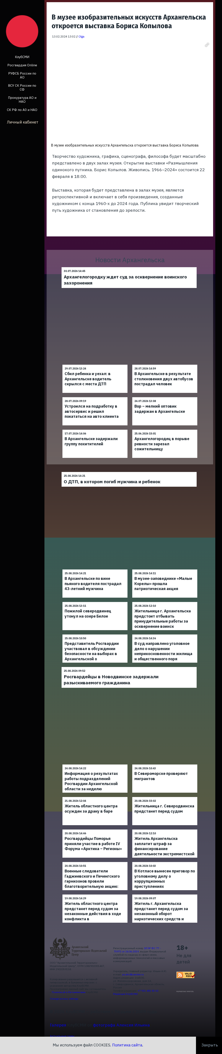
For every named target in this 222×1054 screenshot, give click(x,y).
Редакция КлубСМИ (125, 993)
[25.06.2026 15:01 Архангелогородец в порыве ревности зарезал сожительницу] (164, 430)
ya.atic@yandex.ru (133, 974)
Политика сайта (127, 1045)
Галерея (58, 1025)
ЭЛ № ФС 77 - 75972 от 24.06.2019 (137, 950)
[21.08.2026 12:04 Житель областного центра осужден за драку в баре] (94, 797)
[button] (207, 44)
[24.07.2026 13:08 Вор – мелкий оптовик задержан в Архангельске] (164, 397)
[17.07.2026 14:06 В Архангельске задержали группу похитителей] (94, 430)
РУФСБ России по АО (22, 75)
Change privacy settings (64, 998)
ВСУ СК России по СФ (22, 87)
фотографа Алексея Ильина (121, 1025)
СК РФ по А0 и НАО (22, 110)
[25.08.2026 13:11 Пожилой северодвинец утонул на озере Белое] (94, 602)
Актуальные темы (62, 1036)
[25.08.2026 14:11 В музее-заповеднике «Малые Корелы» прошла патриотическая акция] (164, 569)
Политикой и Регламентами (68, 992)
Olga (81, 36)
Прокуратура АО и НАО (22, 100)
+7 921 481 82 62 (148, 990)
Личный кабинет (22, 122)
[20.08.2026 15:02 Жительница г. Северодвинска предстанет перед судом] (164, 797)
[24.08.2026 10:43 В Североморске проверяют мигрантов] (164, 764)
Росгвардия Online (22, 65)
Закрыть (209, 1045)
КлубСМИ (22, 57)
